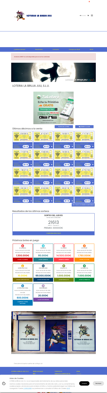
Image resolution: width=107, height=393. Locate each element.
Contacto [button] (56, 49)
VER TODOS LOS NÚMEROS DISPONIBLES (83, 205)
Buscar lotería (64, 126)
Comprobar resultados (53, 233)
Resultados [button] (39, 49)
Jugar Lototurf (84, 259)
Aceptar (84, 383)
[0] (88, 15)
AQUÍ (68, 388)
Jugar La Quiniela (22, 259)
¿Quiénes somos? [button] (19, 49)
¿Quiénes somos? (15, 373)
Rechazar (98, 383)
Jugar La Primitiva (84, 279)
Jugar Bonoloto (64, 279)
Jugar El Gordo (63, 259)
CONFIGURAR (27, 388)
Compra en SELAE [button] (74, 49)
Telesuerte (79, 373)
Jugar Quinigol (43, 259)
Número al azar (85, 126)
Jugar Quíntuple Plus (22, 279)
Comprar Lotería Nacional (22, 302)
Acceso (83, 15)
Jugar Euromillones (43, 279)
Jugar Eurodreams (43, 299)
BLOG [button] (91, 49)
